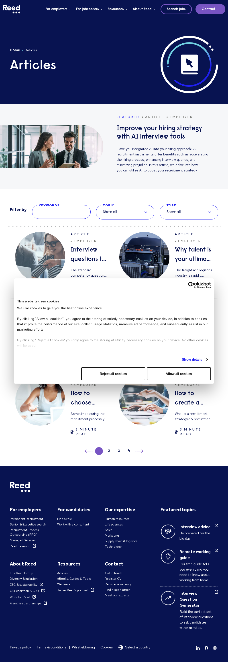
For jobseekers (87, 9)
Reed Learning (20, 546)
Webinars (63, 584)
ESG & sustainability (23, 585)
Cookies (106, 647)
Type (171, 205)
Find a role (64, 519)
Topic (108, 205)
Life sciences (114, 524)
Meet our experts (117, 595)
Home (15, 50)
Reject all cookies (113, 374)
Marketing (112, 535)
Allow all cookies (179, 374)
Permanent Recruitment (26, 519)
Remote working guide (195, 554)
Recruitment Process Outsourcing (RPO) (24, 532)
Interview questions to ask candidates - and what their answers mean (89, 255)
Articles (62, 573)
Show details (192, 359)
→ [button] (138, 452)
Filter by (18, 209)
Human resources (117, 519)
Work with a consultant (73, 524)
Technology (113, 547)
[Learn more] (198, 648)
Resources (116, 9)
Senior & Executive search (28, 524)
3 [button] (119, 451)
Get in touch (113, 573)
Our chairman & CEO (24, 591)
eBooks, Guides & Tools (74, 579)
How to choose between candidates (87, 399)
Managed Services (22, 540)
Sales (108, 530)
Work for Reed (20, 597)
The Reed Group (21, 573)
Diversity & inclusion (24, 579)
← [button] (89, 450)
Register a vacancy (118, 584)
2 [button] (109, 451)
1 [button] (99, 451)
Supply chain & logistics (121, 541)
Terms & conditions (51, 647)
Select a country (137, 647)
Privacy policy (20, 647)
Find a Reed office (117, 590)
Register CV (113, 579)
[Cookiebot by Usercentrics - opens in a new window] (191, 285)
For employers (56, 9)
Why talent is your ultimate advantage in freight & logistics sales (194, 255)
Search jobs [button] (176, 9)
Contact (208, 9)
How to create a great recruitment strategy (191, 399)
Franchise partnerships (25, 603)
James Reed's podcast (72, 590)
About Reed (142, 9)
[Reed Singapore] (11, 9)
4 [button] (129, 451)
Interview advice (195, 526)
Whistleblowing (83, 647)
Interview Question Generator (189, 599)
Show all (110, 212)
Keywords (49, 205)
